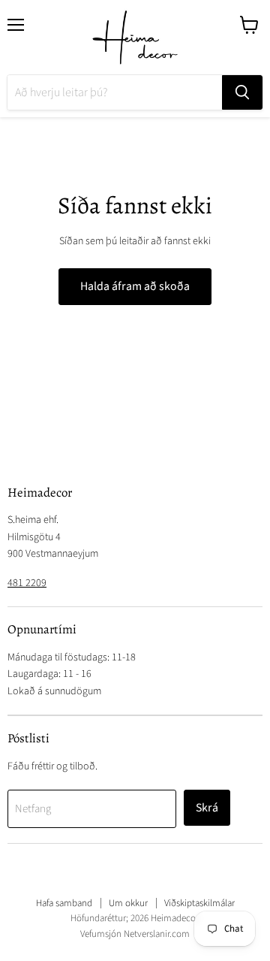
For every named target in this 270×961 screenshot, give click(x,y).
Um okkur (128, 903)
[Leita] (242, 92)
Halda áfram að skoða (135, 286)
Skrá (207, 807)
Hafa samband (64, 903)
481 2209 (27, 583)
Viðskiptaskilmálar (199, 903)
